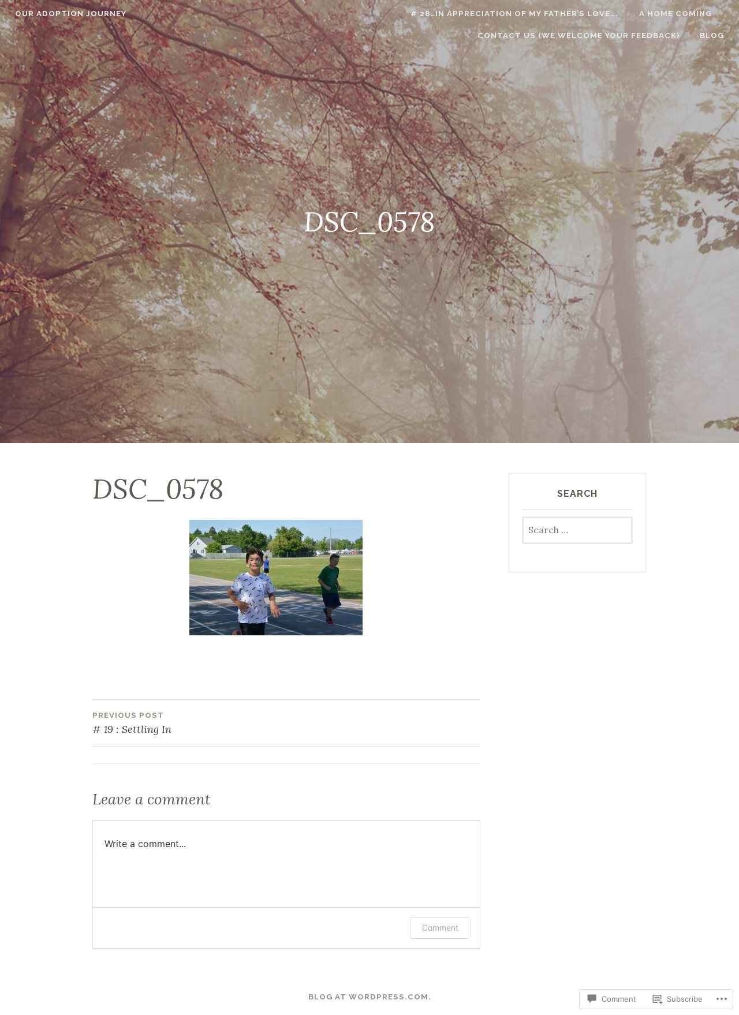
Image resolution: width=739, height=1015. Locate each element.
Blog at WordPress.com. (369, 996)
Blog (712, 35)
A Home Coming (675, 13)
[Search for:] (577, 530)
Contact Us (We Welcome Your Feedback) (578, 35)
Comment (440, 927)
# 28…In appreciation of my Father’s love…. (514, 13)
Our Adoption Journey (70, 13)
